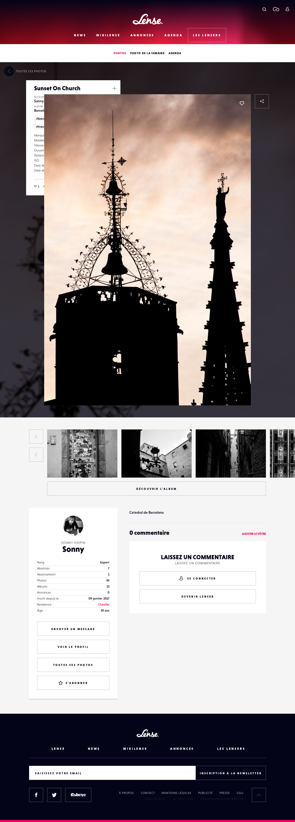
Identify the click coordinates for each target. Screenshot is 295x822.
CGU (240, 793)
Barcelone (42, 110)
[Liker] (242, 103)
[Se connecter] (287, 9)
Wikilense (108, 35)
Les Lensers (207, 35)
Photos (120, 53)
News (80, 35)
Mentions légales (176, 793)
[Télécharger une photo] (276, 9)
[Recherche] (264, 9)
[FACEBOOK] (36, 795)
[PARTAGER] (262, 101)
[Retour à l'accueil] (148, 19)
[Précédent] (36, 455)
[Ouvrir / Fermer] (114, 88)
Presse (225, 793)
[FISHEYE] (78, 795)
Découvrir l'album (156, 488)
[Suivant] (36, 436)
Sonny (39, 101)
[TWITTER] (54, 795)
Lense (58, 748)
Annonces (142, 35)
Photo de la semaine (147, 53)
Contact (148, 793)
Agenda (173, 35)
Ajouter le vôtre (254, 533)
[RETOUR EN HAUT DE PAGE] (259, 795)
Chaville (103, 604)
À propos (126, 793)
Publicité (205, 793)
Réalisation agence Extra (222, 799)
